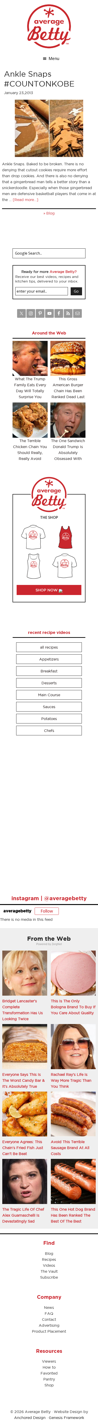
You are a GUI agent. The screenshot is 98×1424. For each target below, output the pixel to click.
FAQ (49, 1313)
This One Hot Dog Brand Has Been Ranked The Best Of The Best (73, 1215)
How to (49, 1367)
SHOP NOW (47, 590)
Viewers (49, 1361)
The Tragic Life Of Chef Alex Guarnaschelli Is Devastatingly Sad (23, 1215)
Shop (49, 1385)
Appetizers (49, 659)
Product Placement (49, 1331)
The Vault (49, 1271)
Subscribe (49, 1277)
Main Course (49, 695)
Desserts (49, 683)
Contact (49, 1319)
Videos (49, 1265)
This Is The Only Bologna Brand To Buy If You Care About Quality (73, 1007)
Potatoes (49, 719)
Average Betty (49, 26)
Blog (50, 213)
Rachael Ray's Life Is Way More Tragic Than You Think (71, 1080)
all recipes (49, 647)
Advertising (49, 1325)
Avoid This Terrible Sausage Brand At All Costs (70, 1148)
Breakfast (49, 671)
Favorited (49, 1373)
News (49, 1307)
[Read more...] (25, 200)
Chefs (49, 730)
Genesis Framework (66, 1418)
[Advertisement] (47, 813)
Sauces (49, 707)
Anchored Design (30, 1418)
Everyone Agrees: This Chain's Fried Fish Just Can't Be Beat (22, 1148)
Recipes (49, 1259)
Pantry (49, 1379)
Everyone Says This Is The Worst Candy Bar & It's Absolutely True (23, 1080)
